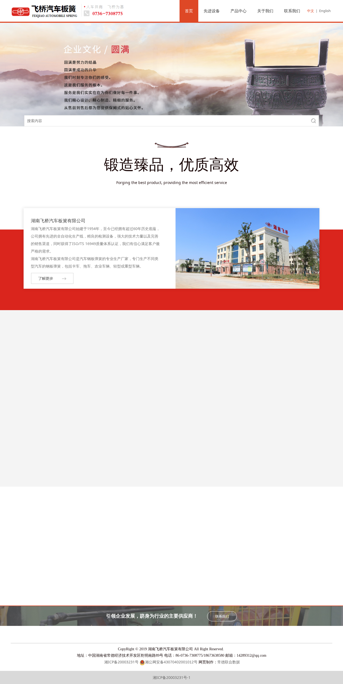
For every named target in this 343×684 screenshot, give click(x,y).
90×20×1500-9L (212, 396)
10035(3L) (130, 453)
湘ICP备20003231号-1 (172, 677)
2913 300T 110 (294, 396)
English (325, 10)
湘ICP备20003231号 (121, 661)
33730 (294, 453)
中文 (310, 10)
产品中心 (238, 10)
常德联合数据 (228, 662)
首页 (189, 10)
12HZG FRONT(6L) (130, 396)
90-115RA (48, 396)
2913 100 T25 (48, 453)
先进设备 (212, 10)
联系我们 (292, 10)
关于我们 (265, 10)
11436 (212, 453)
